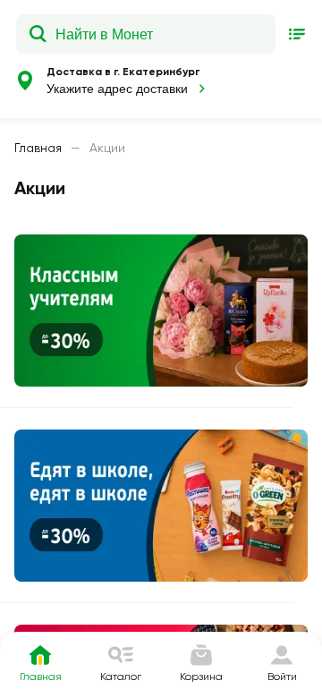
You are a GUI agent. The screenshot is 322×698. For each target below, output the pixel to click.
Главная (38, 147)
